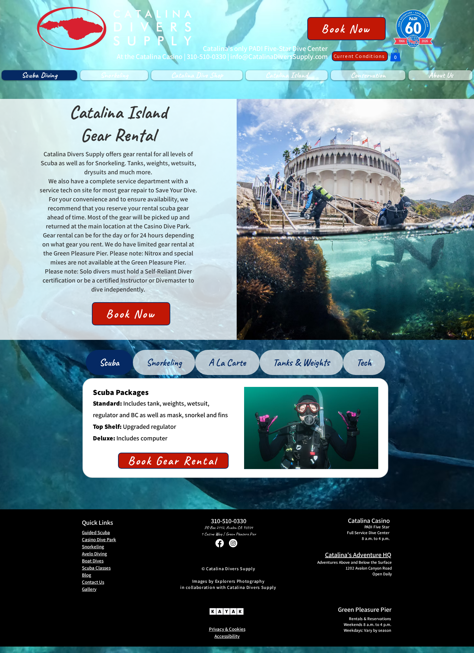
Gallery (89, 589)
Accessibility (227, 636)
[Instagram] (233, 543)
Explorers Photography (240, 581)
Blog (86, 575)
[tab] (109, 362)
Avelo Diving (94, 554)
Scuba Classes (96, 568)
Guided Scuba (96, 532)
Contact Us (93, 582)
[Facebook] (219, 543)
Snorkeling (93, 546)
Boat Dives (93, 561)
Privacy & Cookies (227, 629)
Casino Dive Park (99, 539)
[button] (395, 55)
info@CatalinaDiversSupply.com (279, 56)
